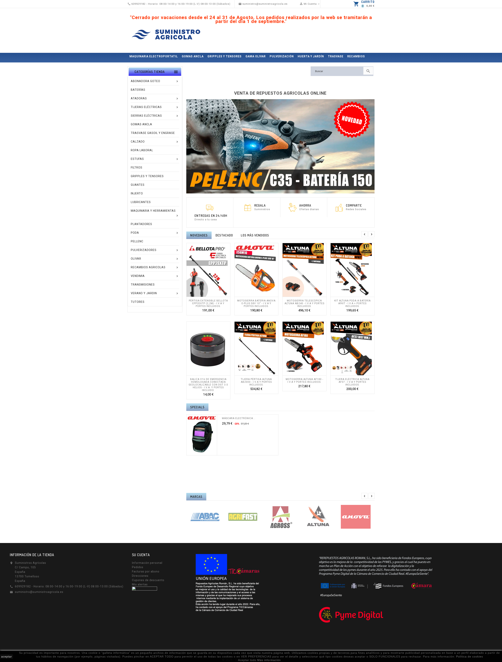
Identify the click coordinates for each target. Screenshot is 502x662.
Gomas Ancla (193, 56)
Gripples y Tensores (224, 56)
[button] (200, 146)
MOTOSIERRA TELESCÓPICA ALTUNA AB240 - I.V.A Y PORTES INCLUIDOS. (304, 303)
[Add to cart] (204, 295)
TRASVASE (335, 56)
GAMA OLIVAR (256, 56)
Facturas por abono (145, 571)
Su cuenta (141, 555)
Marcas (196, 497)
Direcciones (140, 575)
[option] (280, 146)
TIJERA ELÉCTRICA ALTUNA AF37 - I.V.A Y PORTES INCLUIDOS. (352, 382)
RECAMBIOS (356, 56)
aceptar (6, 656)
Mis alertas (140, 584)
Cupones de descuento (148, 580)
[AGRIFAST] (243, 517)
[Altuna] (318, 517)
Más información (269, 660)
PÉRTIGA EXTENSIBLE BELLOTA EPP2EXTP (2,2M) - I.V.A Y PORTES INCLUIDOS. (208, 303)
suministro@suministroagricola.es (39, 591)
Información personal (147, 562)
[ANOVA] (356, 517)
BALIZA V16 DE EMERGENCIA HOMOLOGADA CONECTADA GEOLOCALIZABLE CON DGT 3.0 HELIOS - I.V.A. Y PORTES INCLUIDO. (208, 385)
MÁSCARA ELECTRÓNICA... (238, 418)
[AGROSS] (280, 517)
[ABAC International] (205, 517)
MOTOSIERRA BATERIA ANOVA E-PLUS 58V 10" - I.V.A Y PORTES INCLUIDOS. (256, 303)
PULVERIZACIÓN (282, 56)
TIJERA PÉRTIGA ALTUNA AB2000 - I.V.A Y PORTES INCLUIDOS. (256, 382)
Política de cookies (469, 656)
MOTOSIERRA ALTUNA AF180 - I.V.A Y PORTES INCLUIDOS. (304, 380)
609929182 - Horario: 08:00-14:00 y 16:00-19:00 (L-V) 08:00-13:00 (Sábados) (69, 586)
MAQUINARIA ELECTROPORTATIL (153, 56)
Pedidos (137, 567)
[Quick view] (212, 295)
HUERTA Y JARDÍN (311, 56)
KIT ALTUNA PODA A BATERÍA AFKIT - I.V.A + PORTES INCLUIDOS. (352, 303)
